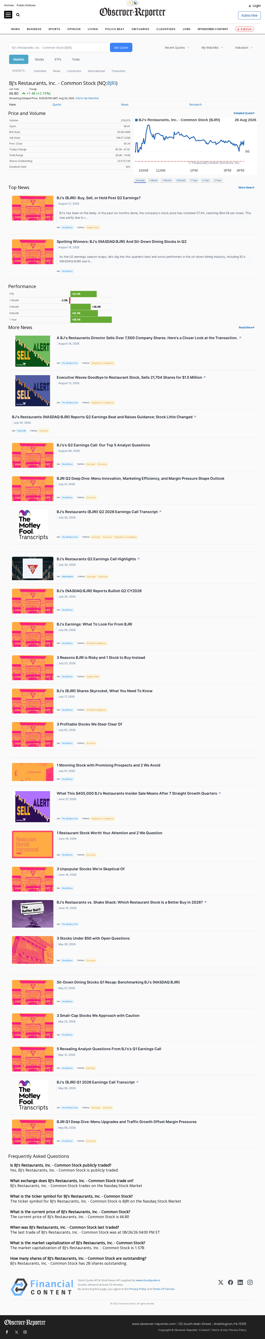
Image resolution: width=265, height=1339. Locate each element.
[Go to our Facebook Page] (6, 1332)
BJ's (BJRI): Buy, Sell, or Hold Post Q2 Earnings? (99, 198)
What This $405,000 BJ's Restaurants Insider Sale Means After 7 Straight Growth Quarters (139, 793)
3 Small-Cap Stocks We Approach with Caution (98, 1015)
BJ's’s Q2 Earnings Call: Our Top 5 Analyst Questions (103, 445)
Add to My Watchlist (87, 98)
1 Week (153, 180)
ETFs (58, 59)
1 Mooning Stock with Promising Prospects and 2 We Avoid (108, 765)
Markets (18, 59)
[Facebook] (230, 1287)
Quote (56, 104)
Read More (246, 327)
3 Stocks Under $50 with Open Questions (93, 938)
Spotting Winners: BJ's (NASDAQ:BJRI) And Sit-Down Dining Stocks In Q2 (122, 241)
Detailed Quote (243, 113)
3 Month (181, 180)
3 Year (205, 180)
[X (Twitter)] (221, 1287)
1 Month (166, 180)
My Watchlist (210, 47)
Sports (54, 29)
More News (245, 187)
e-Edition (244, 29)
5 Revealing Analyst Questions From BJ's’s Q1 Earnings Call (109, 1049)
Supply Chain (93, 227)
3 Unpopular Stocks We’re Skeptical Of (91, 869)
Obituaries (140, 29)
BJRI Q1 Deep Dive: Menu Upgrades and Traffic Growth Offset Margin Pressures (127, 1122)
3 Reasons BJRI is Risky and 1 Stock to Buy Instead (101, 657)
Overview (40, 71)
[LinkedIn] (240, 1287)
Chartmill (21, 431)
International (96, 71)
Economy (102, 464)
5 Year (217, 180)
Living (93, 29)
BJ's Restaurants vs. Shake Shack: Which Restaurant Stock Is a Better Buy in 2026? (132, 902)
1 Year (194, 180)
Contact (204, 1330)
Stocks (39, 59)
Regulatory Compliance (103, 363)
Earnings (44, 431)
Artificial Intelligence (96, 643)
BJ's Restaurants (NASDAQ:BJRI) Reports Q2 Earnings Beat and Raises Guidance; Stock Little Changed (104, 417)
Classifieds (165, 29)
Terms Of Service (163, 1289)
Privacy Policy (137, 1289)
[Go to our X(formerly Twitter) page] (15, 1332)
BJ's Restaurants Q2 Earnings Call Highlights (98, 559)
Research (195, 104)
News (15, 29)
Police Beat (114, 29)
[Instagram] (250, 1287)
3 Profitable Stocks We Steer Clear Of (89, 724)
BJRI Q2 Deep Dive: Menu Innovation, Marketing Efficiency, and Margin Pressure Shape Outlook (140, 478)
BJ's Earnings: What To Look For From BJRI (94, 624)
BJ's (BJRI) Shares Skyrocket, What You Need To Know (105, 691)
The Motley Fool (70, 363)
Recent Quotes (175, 47)
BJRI (111, 83)
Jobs (186, 29)
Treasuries (118, 71)
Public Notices (26, 5)
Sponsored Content (213, 29)
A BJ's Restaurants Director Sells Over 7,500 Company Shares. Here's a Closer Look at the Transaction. (149, 338)
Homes (9, 5)
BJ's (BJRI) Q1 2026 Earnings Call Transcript (98, 1082)
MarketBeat (67, 576)
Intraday (140, 180)
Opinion (74, 29)
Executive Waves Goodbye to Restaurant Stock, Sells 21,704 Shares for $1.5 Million (131, 377)
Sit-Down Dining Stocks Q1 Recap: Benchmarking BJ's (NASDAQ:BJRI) (118, 982)
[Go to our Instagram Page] (25, 1332)
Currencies (74, 71)
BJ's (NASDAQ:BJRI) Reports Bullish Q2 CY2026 (99, 591)
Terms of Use (219, 1330)
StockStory (67, 227)
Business (34, 29)
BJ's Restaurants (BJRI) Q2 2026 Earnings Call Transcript (109, 512)
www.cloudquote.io (148, 1280)
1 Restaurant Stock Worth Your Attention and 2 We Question (109, 833)
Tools (76, 59)
